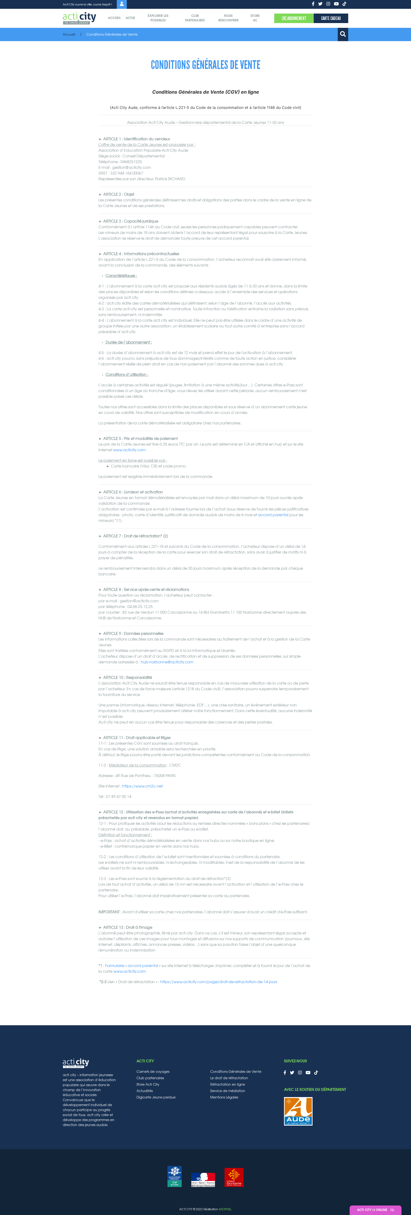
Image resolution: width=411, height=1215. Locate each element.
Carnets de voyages (153, 1072)
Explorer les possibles (158, 18)
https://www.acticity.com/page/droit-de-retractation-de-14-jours (218, 982)
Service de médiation (227, 1091)
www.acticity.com (129, 450)
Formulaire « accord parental (131, 966)
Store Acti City (148, 1084)
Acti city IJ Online (372, 1210)
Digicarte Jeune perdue (156, 1097)
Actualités (145, 1091)
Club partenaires (195, 18)
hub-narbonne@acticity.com (167, 662)
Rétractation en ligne (227, 1084)
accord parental (273, 515)
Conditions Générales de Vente (235, 1072)
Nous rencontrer (228, 18)
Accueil (114, 18)
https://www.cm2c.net (142, 786)
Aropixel (225, 1209)
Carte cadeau (331, 18)
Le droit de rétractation (229, 1078)
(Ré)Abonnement (294, 18)
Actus (130, 18)
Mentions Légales (224, 1097)
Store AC (255, 18)
